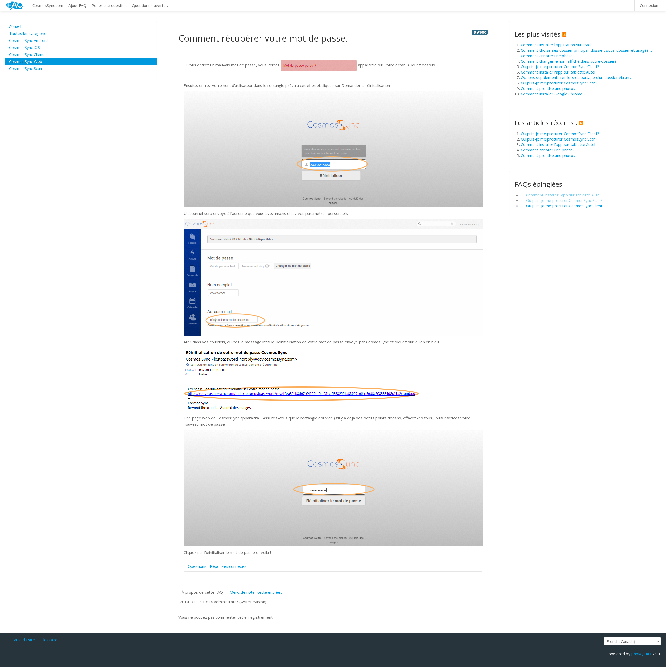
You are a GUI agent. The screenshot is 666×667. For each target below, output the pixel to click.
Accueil (15, 26)
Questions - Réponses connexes (217, 566)
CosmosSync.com (47, 5)
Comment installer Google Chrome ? (553, 93)
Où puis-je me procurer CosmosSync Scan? (559, 82)
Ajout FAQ (77, 5)
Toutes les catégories (29, 33)
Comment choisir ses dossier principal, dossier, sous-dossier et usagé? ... (586, 50)
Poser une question (109, 5)
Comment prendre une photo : (548, 88)
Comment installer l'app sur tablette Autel (558, 72)
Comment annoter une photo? (547, 55)
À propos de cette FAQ (202, 592)
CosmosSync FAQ (15, 5)
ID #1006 (479, 32)
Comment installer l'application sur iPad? (556, 44)
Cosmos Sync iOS (24, 47)
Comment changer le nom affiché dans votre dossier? (569, 61)
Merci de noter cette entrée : (256, 592)
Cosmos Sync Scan (25, 68)
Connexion (649, 5)
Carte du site (23, 639)
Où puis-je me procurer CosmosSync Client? (560, 66)
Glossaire (49, 639)
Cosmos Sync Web (25, 61)
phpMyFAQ (641, 653)
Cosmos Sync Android (28, 40)
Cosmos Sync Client (26, 54)
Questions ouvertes (150, 5)
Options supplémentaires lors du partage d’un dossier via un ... (576, 77)
